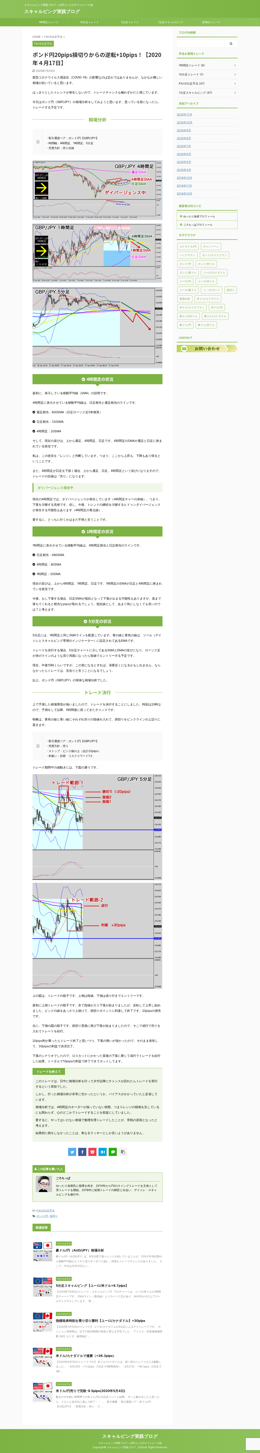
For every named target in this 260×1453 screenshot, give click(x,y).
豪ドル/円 (185, 324)
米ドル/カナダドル (208, 298)
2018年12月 (184, 177)
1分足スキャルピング (170, 22)
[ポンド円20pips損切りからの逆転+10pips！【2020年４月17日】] (103, 1152)
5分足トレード (130, 22)
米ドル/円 (217, 307)
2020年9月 (184, 130)
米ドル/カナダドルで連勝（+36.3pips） (86, 1356)
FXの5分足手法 (46, 1210)
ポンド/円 (42, 1216)
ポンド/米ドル (206, 263)
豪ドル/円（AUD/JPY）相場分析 (80, 1250)
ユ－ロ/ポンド (211, 290)
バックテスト (187, 255)
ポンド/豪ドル (188, 272)
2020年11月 (184, 114)
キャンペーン (211, 246)
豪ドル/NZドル (188, 316)
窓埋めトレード (211, 22)
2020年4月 (184, 170)
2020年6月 (184, 154)
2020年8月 (184, 138)
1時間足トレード (48, 22)
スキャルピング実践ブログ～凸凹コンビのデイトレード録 (130, 1442)
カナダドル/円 (188, 246)
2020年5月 (184, 162)
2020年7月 (184, 146)
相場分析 (185, 298)
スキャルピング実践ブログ (52, 11)
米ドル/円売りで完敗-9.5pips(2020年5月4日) (90, 1391)
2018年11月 (184, 185)
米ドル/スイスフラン (192, 307)
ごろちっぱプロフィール (197, 224)
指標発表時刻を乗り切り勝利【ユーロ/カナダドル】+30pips (100, 1321)
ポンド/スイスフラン (214, 255)
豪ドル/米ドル (206, 324)
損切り (54, 1216)
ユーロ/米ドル (206, 281)
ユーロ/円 (185, 281)
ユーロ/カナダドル (214, 272)
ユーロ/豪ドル (188, 290)
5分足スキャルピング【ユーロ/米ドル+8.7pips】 (92, 1285)
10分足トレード (89, 22)
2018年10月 (184, 193)
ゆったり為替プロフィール (199, 216)
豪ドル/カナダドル (215, 316)
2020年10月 (185, 122)
